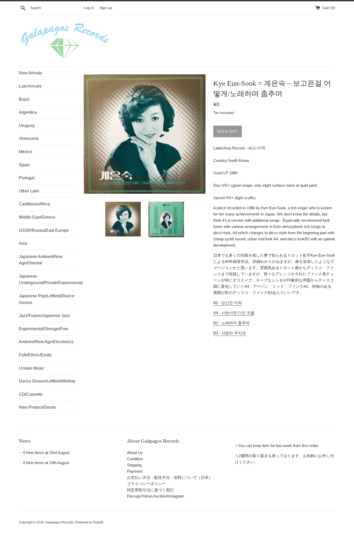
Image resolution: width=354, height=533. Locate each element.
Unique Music (31, 368)
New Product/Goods (37, 407)
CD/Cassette (31, 394)
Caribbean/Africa (34, 204)
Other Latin (29, 191)
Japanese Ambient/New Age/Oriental (41, 259)
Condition (135, 459)
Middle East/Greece (37, 217)
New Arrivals (30, 73)
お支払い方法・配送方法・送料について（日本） (170, 477)
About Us (135, 452)
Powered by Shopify (89, 522)
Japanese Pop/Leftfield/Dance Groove (46, 299)
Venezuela (29, 138)
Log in (89, 8)
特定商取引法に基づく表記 (150, 490)
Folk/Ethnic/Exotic (35, 355)
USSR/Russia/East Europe (44, 230)
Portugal (26, 178)
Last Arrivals (30, 86)
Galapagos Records (59, 522)
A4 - (233, 313)
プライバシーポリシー (146, 483)
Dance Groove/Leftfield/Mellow (47, 381)
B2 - (231, 323)
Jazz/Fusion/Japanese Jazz (44, 315)
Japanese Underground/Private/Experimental (47, 279)
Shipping (134, 465)
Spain (24, 165)
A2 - (227, 302)
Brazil (24, 99)
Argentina (28, 112)
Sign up (106, 8)
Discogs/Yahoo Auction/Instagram (155, 496)
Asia (23, 243)
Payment (134, 471)
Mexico (25, 151)
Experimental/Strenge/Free (43, 329)
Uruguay (27, 125)
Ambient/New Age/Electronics (46, 342)
